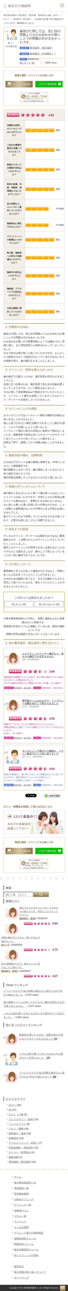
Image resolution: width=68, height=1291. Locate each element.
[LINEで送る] (52, 795)
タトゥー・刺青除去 (20, 1152)
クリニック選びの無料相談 (28, 1232)
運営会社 (19, 1266)
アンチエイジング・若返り (23, 1143)
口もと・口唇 (16, 1114)
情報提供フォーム (24, 1244)
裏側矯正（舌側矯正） (42, 53)
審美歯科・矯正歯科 (22, 19)
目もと (5, 945)
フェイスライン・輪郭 (21, 1119)
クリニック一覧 (22, 1205)
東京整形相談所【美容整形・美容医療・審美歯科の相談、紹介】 (31, 15)
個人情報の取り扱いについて (30, 1272)
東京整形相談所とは (25, 1182)
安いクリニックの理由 (26, 1255)
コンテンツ (20, 1221)
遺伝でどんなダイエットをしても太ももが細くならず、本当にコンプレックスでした (38, 911)
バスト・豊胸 (16, 1128)
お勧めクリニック (24, 1199)
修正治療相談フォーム (26, 1249)
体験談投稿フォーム (25, 1238)
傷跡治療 (13, 1157)
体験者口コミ (21, 1210)
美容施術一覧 (21, 1188)
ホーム (17, 1177)
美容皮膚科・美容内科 (21, 1147)
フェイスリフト (17, 1124)
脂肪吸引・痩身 (27, 918)
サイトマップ (21, 1277)
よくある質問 (21, 1227)
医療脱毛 (13, 1138)
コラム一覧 (20, 1216)
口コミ (6, 19)
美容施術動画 (21, 1193)
